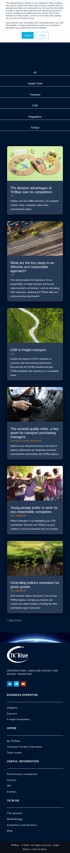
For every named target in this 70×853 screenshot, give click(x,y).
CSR (35, 105)
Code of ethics (39, 849)
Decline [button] (42, 35)
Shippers (12, 707)
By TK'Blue (13, 741)
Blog (9, 830)
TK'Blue (35, 127)
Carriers (12, 713)
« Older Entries (14, 620)
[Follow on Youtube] (23, 684)
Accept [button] (27, 35)
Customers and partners (22, 825)
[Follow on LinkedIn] (9, 684)
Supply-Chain (22, 440)
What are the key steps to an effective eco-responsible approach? (32, 267)
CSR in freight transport (28, 350)
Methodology (15, 819)
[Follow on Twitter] (16, 684)
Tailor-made (14, 752)
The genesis (14, 813)
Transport (35, 94)
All (35, 72)
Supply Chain (35, 83)
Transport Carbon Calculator (24, 746)
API (9, 785)
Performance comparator (22, 774)
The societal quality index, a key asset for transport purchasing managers (34, 433)
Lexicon (11, 780)
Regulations (35, 116)
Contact (11, 791)
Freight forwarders (18, 719)
